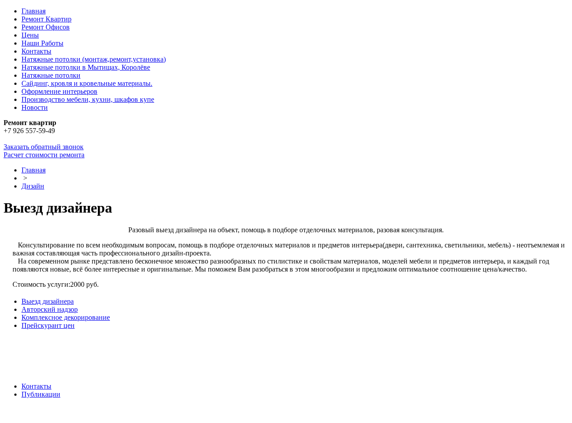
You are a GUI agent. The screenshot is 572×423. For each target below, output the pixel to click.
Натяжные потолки (50, 75)
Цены (30, 35)
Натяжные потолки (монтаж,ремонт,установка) (93, 59)
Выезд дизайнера (47, 301)
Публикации (40, 394)
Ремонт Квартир (46, 19)
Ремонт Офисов (45, 27)
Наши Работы (42, 43)
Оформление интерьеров (59, 91)
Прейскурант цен (48, 325)
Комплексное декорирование (65, 317)
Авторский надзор (49, 309)
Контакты (36, 51)
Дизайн (32, 186)
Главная (33, 11)
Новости (34, 107)
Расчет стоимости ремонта (44, 155)
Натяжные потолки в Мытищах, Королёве (85, 67)
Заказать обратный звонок (44, 147)
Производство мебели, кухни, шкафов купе (87, 99)
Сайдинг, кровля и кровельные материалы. (86, 83)
